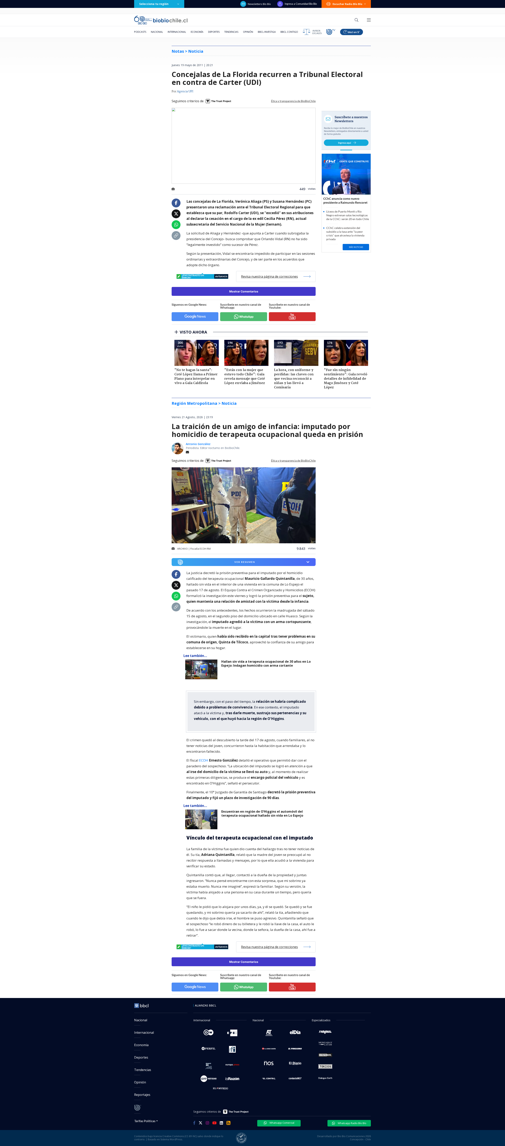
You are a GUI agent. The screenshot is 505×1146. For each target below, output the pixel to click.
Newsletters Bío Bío (259, 4)
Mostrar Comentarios (243, 291)
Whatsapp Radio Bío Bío (351, 1123)
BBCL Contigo (289, 32)
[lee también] (202, 669)
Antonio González (198, 444)
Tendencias (231, 32)
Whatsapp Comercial (281, 1122)
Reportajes (142, 1095)
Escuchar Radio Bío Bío (347, 4)
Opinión (248, 32)
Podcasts (140, 32)
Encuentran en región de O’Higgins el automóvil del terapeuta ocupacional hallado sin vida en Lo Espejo (262, 814)
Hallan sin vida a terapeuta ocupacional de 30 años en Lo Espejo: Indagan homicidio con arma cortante (266, 664)
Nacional (157, 32)
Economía (197, 32)
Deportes (214, 32)
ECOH (204, 760)
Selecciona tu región (153, 4)
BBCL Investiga (267, 32)
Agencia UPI (185, 91)
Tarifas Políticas (144, 1121)
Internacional (177, 32)
